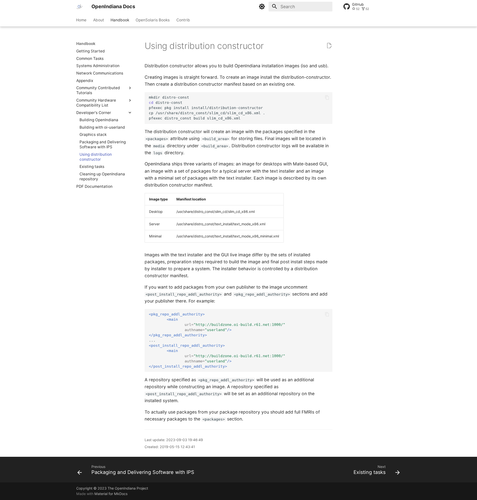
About (98, 19)
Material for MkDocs (110, 494)
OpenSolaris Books (153, 19)
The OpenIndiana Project (128, 488)
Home (81, 19)
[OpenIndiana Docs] (79, 6)
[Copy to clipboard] (327, 97)
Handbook (120, 19)
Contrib (183, 19)
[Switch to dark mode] (262, 6)
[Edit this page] (329, 45)
